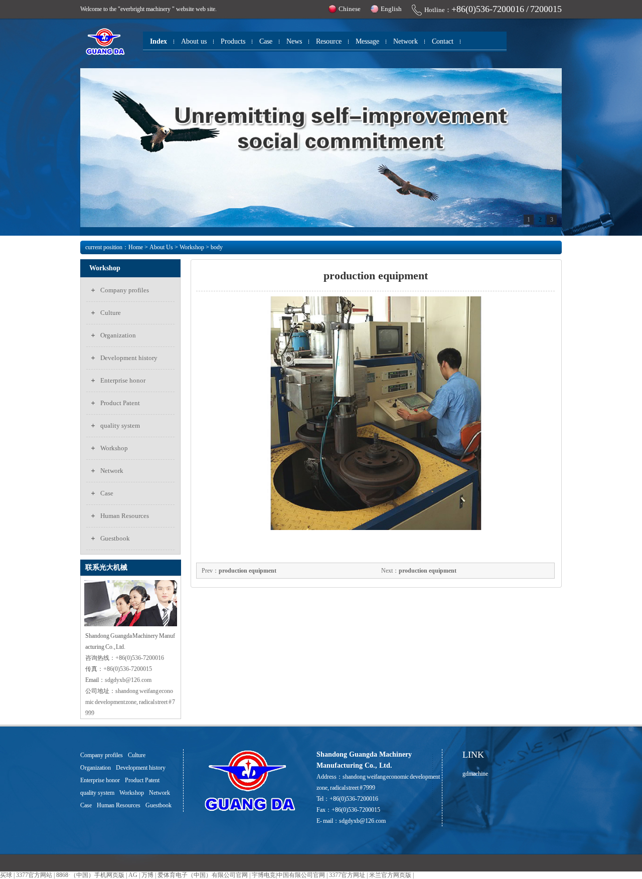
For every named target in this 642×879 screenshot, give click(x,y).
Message (367, 41)
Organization (118, 335)
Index (158, 41)
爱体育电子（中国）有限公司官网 (202, 874)
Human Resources (124, 515)
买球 (6, 874)
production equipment (247, 570)
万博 (147, 874)
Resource (329, 41)
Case (265, 41)
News (294, 41)
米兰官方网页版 (390, 874)
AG (132, 874)
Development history (128, 358)
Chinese (350, 9)
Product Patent (120, 403)
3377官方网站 (34, 874)
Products (233, 41)
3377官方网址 (347, 874)
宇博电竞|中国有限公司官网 (288, 874)
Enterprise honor (122, 380)
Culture (110, 312)
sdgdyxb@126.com (362, 820)
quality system (120, 425)
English (391, 9)
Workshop (192, 247)
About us (194, 41)
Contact (442, 41)
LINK (473, 755)
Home (135, 247)
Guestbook (115, 538)
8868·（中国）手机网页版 (90, 874)
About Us (161, 247)
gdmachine (475, 773)
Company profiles (124, 290)
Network (405, 41)
